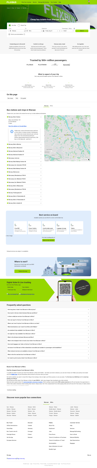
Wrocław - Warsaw (11, 415)
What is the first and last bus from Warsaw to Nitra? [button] (22, 354)
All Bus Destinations (12, 425)
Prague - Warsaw (53, 415)
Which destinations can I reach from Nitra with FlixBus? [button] (22, 326)
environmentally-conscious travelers (33, 382)
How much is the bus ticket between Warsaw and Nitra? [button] (22, 313)
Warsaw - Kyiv (31, 411)
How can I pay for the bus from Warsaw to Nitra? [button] (21, 320)
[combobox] (18, 31)
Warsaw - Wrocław (11, 411)
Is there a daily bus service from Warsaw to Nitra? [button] (21, 316)
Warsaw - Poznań (32, 415)
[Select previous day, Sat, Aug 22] (58, 31)
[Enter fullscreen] (88, 124)
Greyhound (52, 428)
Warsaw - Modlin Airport (55, 411)
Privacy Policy (36, 463)
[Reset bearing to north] (88, 121)
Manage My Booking (75, 431)
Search (82, 31)
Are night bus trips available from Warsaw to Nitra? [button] (21, 333)
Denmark (30, 437)
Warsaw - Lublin (74, 409)
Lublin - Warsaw (74, 407)
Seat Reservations (75, 440)
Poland (18, 8)
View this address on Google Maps (17, 126)
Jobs (50, 431)
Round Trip (23, 25)
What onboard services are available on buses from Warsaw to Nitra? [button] (26, 351)
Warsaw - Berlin (32, 407)
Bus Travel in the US (12, 431)
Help (71, 425)
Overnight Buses (11, 434)
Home (8, 8)
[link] (48, 266)
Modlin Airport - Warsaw (55, 409)
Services (72, 428)
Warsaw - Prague (74, 413)
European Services (11, 440)
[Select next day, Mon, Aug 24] (60, 31)
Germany (30, 428)
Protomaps (78, 159)
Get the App (10, 437)
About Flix (51, 425)
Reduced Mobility (74, 437)
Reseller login (52, 449)
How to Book (73, 434)
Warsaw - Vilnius (53, 407)
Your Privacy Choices (65, 463)
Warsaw (24, 8)
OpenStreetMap (84, 159)
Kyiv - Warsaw (10, 407)
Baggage (72, 443)
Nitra (51, 105)
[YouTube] (88, 458)
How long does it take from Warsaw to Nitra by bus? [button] (22, 309)
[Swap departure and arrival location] (25, 31)
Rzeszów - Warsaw (75, 411)
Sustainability (52, 443)
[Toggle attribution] (89, 159)
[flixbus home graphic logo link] (11, 2)
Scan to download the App (65, 295)
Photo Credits (43, 463)
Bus (13, 8)
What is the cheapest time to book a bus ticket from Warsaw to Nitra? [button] (26, 340)
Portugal (30, 431)
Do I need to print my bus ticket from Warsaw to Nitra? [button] (22, 358)
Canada (30, 425)
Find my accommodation (17, 34)
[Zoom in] (88, 117)
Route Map (9, 428)
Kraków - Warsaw (11, 409)
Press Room (52, 434)
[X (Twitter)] (89, 458)
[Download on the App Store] (21, 458)
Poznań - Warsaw (53, 413)
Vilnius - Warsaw (32, 413)
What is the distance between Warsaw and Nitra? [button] (21, 337)
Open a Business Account (55, 446)
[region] (67, 138)
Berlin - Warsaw (32, 409)
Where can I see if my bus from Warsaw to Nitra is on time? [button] (23, 323)
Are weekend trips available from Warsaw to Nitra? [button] (21, 330)
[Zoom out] (88, 119)
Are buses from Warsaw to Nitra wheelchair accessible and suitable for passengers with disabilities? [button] (35, 347)
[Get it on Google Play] (12, 458)
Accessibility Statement (52, 463)
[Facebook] (87, 458)
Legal (31, 463)
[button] (25, 117)
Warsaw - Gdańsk (74, 415)
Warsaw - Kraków (11, 413)
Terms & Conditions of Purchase (57, 437)
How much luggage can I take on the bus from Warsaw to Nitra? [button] (25, 344)
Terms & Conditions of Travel (56, 440)
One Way (14, 25)
